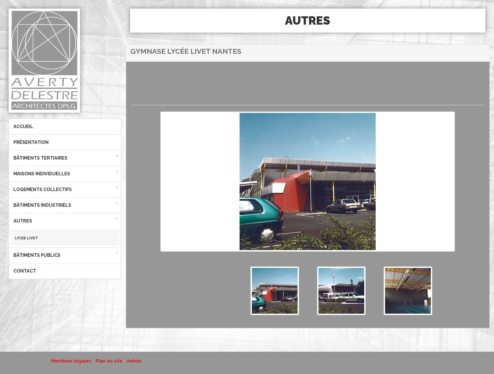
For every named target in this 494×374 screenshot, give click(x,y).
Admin (134, 361)
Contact (24, 271)
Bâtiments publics (36, 255)
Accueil (23, 126)
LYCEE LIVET (26, 238)
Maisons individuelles (41, 173)
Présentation (31, 142)
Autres (22, 221)
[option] (307, 185)
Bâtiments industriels (42, 205)
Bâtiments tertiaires (40, 158)
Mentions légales (71, 361)
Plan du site (109, 361)
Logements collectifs (42, 189)
